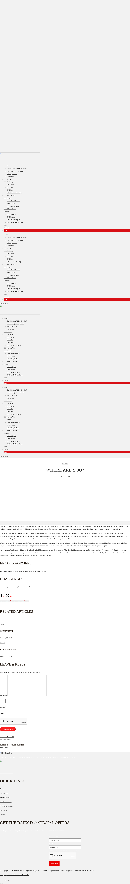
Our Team (10, 176)
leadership (23, 601)
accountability (4, 601)
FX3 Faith (10, 185)
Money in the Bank (9, 650)
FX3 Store (3, 810)
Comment (3, 696)
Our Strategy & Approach (15, 171)
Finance (2, 643)
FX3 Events (7, 198)
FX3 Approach (12, 174)
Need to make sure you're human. (64, 851)
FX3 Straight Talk (13, 206)
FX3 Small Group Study (15, 222)
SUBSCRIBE (54, 863)
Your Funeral (6, 631)
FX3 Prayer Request (13, 220)
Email (2, 707)
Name (2, 701)
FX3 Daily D (11, 214)
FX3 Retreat (8, 179)
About (2, 789)
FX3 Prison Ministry (10, 209)
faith (14, 601)
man (27, 601)
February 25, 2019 (6, 638)
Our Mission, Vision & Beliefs (17, 168)
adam (11, 601)
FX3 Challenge (8, 182)
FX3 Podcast (11, 217)
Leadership (65, 464)
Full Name (53, 837)
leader (18, 601)
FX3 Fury (10, 190)
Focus (2, 624)
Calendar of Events (13, 201)
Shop (5, 225)
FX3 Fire (10, 187)
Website (3, 713)
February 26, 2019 (6, 656)
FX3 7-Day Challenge (14, 193)
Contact (6, 228)
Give (5, 230)
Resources (7, 211)
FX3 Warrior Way (9, 195)
